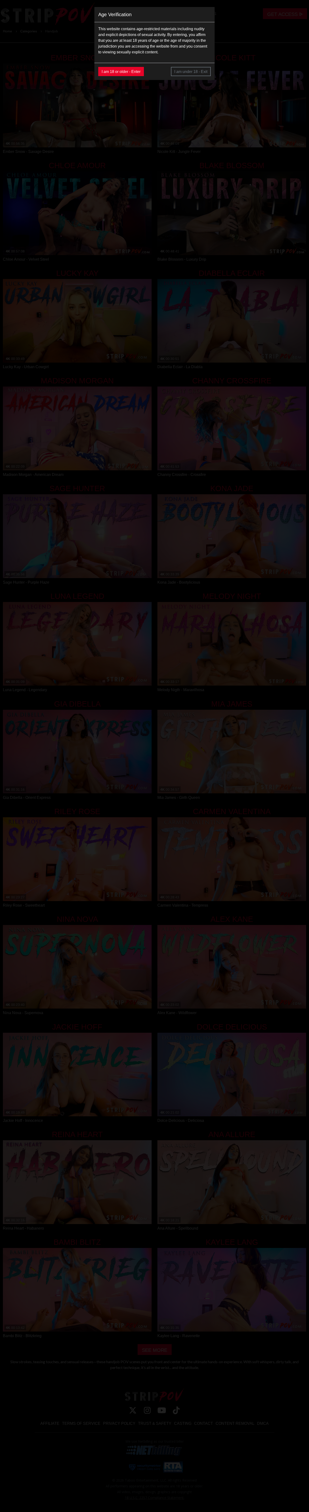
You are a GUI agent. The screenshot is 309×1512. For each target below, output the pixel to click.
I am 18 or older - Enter (121, 72)
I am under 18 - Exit (190, 72)
